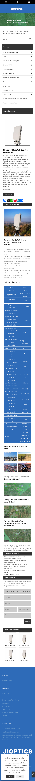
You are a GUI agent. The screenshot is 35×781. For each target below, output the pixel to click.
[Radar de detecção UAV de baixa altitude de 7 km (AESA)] (24, 653)
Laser (4, 56)
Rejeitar (10, 776)
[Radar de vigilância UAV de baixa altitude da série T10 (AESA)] (10, 638)
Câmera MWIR (7, 65)
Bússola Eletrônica (8, 90)
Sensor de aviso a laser (10, 103)
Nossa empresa (7, 680)
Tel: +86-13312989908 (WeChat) (12, 729)
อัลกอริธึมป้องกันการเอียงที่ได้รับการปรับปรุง (15, 99)
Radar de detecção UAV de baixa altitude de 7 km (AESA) (25, 660)
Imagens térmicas (8, 73)
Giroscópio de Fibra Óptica (11, 61)
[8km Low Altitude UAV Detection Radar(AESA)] (17, 133)
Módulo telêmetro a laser (11, 52)
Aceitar (20, 776)
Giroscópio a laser (8, 69)
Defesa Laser (7, 94)
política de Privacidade (15, 772)
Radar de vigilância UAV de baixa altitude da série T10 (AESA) (11, 645)
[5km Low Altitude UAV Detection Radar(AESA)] (24, 638)
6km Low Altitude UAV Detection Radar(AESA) (11, 660)
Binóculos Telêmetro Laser (11, 78)
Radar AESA (18, 31)
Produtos (10, 31)
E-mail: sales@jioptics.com (10, 732)
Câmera (5, 82)
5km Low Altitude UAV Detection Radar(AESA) (25, 645)
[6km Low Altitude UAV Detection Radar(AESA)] (10, 653)
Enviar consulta (9, 194)
